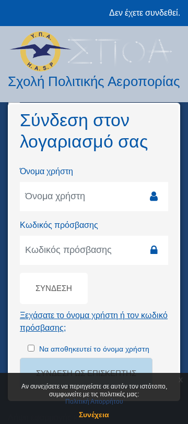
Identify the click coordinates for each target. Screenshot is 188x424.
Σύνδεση (54, 288)
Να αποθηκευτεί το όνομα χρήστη (94, 349)
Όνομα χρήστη (46, 171)
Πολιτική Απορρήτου (94, 401)
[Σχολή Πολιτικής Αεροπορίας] (94, 51)
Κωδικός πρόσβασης (59, 225)
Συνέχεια (94, 414)
